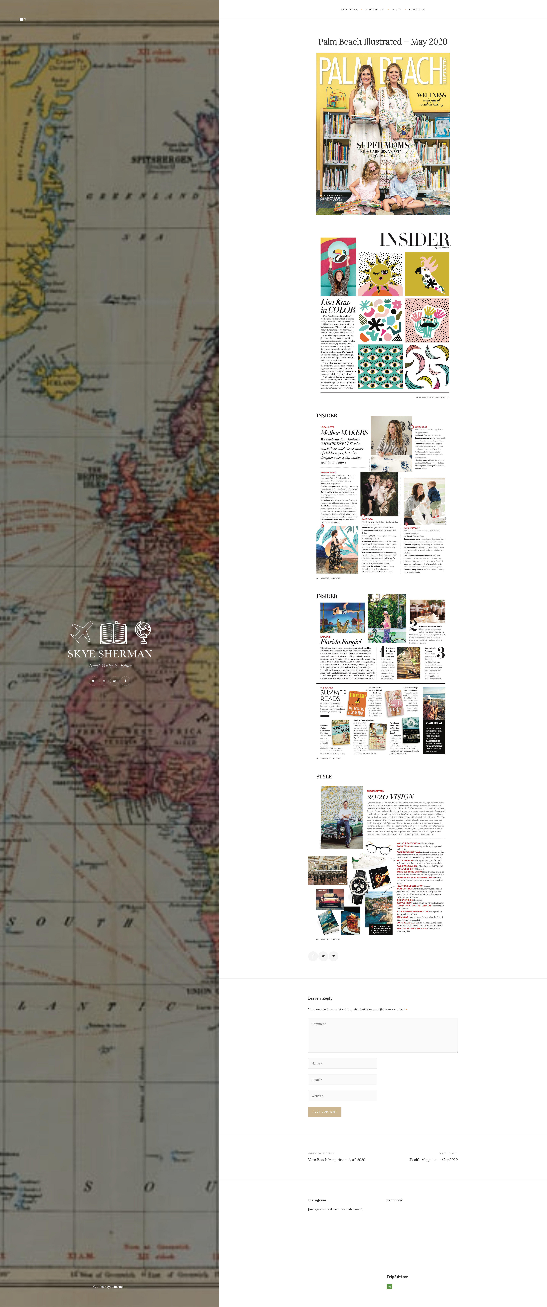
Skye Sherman (115, 1287)
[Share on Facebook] (313, 956)
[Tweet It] (323, 956)
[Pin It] (333, 956)
